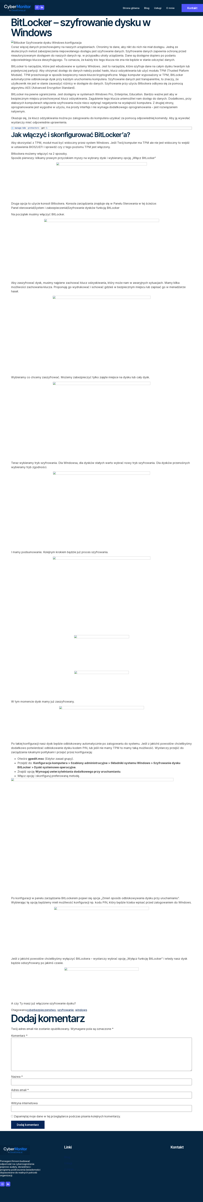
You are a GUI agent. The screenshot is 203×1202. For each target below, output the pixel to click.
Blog (146, 8)
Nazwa (17, 1076)
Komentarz (19, 1035)
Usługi (157, 8)
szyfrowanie (65, 1010)
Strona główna (131, 8)
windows (81, 1010)
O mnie (170, 8)
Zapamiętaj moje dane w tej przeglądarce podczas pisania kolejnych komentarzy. (67, 1116)
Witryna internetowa (24, 1103)
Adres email (20, 1090)
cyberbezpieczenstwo (41, 1010)
